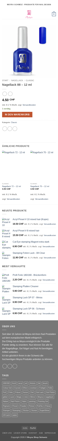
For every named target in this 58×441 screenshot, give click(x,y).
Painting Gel (43, 401)
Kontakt (33, 433)
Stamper (6, 410)
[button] (3, 14)
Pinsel (14, 406)
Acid (14, 383)
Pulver (48, 406)
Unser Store (20, 433)
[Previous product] (10, 94)
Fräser (17, 392)
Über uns (7, 433)
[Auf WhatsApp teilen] (4, 128)
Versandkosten (29, 105)
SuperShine (44, 410)
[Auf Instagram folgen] (9, 366)
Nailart (5, 401)
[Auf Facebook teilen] (9, 128)
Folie (11, 392)
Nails (24, 401)
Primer (31, 406)
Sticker (26, 410)
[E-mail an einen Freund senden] (15, 128)
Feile (50, 388)
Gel (32, 392)
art (26, 383)
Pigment (6, 406)
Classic (30, 80)
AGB (41, 433)
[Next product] (4, 94)
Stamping (16, 410)
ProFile (40, 406)
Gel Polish (50, 392)
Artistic (33, 383)
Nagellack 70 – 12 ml (39, 186)
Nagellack (17, 80)
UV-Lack (6, 415)
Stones (34, 410)
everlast (33, 388)
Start (5, 80)
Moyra (40, 397)
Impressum (50, 433)
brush (45, 383)
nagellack (49, 397)
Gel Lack (40, 392)
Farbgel (42, 388)
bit (39, 383)
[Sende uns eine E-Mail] (15, 366)
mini (26, 397)
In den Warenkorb (17, 114)
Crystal (17, 388)
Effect (25, 388)
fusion (25, 392)
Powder (23, 406)
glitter (5, 397)
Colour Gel (7, 388)
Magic (19, 397)
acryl (20, 383)
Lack (12, 397)
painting (32, 401)
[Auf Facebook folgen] (4, 366)
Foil (4, 392)
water (15, 415)
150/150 (6, 383)
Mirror (32, 397)
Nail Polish (15, 401)
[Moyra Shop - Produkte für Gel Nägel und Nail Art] (29, 14)
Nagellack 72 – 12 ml (11, 186)
